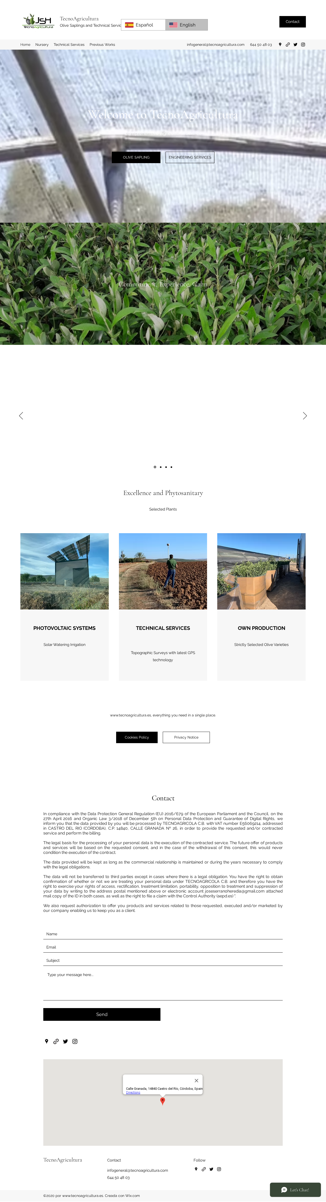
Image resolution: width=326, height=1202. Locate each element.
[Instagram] (303, 44)
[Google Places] (280, 44)
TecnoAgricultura (79, 18)
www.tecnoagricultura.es (130, 715)
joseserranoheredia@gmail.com (235, 891)
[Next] (305, 416)
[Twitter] (295, 44)
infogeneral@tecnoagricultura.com (215, 45)
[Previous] (21, 416)
